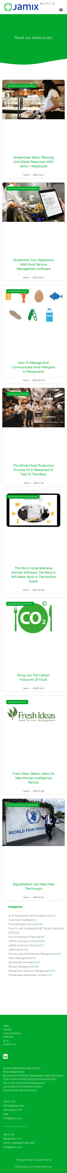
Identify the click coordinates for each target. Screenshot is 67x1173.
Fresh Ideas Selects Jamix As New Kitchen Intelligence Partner (33, 778)
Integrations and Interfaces (20, 1090)
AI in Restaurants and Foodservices (30, 915)
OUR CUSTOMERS (12, 1033)
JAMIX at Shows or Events (24, 941)
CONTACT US (9, 1044)
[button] (61, 10)
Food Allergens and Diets (24, 924)
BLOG (6, 1040)
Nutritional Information (22, 962)
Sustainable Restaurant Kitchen (28, 975)
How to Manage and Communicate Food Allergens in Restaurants (33, 367)
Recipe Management (21, 966)
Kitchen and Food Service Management (32, 953)
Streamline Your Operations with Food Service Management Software (33, 264)
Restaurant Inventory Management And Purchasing (33, 1075)
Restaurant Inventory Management (30, 970)
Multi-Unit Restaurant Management (24, 1083)
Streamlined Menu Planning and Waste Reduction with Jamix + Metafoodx (33, 162)
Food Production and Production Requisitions (29, 1079)
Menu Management (20, 958)
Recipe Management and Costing (21, 1068)
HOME (6, 1026)
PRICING (7, 1029)
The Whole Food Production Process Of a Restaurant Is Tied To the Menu (33, 470)
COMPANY (8, 1037)
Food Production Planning (24, 936)
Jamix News (16, 949)
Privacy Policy (24, 1159)
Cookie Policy (43, 1159)
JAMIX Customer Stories (23, 945)
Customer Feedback (21, 919)
